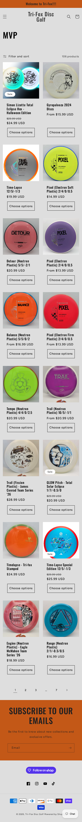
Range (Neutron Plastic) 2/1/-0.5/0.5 (57, 647)
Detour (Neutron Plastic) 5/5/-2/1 (18, 263)
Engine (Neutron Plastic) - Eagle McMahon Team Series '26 (18, 649)
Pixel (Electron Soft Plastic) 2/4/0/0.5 (60, 189)
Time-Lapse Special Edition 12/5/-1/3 (59, 567)
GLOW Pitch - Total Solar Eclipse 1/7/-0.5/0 (59, 486)
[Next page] (67, 690)
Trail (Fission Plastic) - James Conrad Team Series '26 (20, 488)
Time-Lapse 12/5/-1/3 (14, 189)
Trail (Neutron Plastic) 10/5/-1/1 (59, 411)
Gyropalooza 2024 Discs (59, 107)
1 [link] (15, 690)
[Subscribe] (70, 747)
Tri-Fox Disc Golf (34, 814)
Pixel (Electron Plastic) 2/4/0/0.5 (59, 263)
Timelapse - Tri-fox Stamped (19, 567)
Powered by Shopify (55, 814)
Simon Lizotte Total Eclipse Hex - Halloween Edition (20, 109)
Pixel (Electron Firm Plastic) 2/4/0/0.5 (60, 337)
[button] (5, 16)
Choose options (21, 132)
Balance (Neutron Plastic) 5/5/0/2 (18, 337)
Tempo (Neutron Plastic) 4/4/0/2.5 (19, 411)
